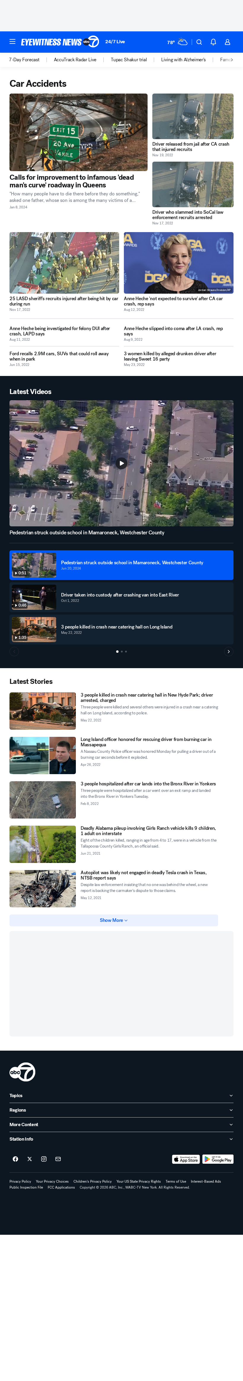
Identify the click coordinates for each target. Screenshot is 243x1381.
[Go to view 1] (117, 651)
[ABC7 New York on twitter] (30, 1159)
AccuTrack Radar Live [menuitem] (75, 59)
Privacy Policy (20, 1181)
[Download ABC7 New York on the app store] (186, 1159)
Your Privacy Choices (52, 1181)
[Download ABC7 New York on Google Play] (218, 1159)
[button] (12, 41)
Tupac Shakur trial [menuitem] (129, 59)
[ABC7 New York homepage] (60, 42)
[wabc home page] (22, 1071)
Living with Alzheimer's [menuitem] (183, 59)
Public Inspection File (26, 1187)
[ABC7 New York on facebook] (15, 1159)
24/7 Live (115, 41)
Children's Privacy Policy (92, 1181)
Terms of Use (176, 1181)
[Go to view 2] (122, 651)
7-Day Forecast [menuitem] (24, 59)
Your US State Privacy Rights (138, 1181)
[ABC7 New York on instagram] (44, 1159)
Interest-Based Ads (206, 1181)
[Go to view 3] (126, 651)
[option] (31, 59)
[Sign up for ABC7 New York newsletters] (58, 1159)
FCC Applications (61, 1187)
